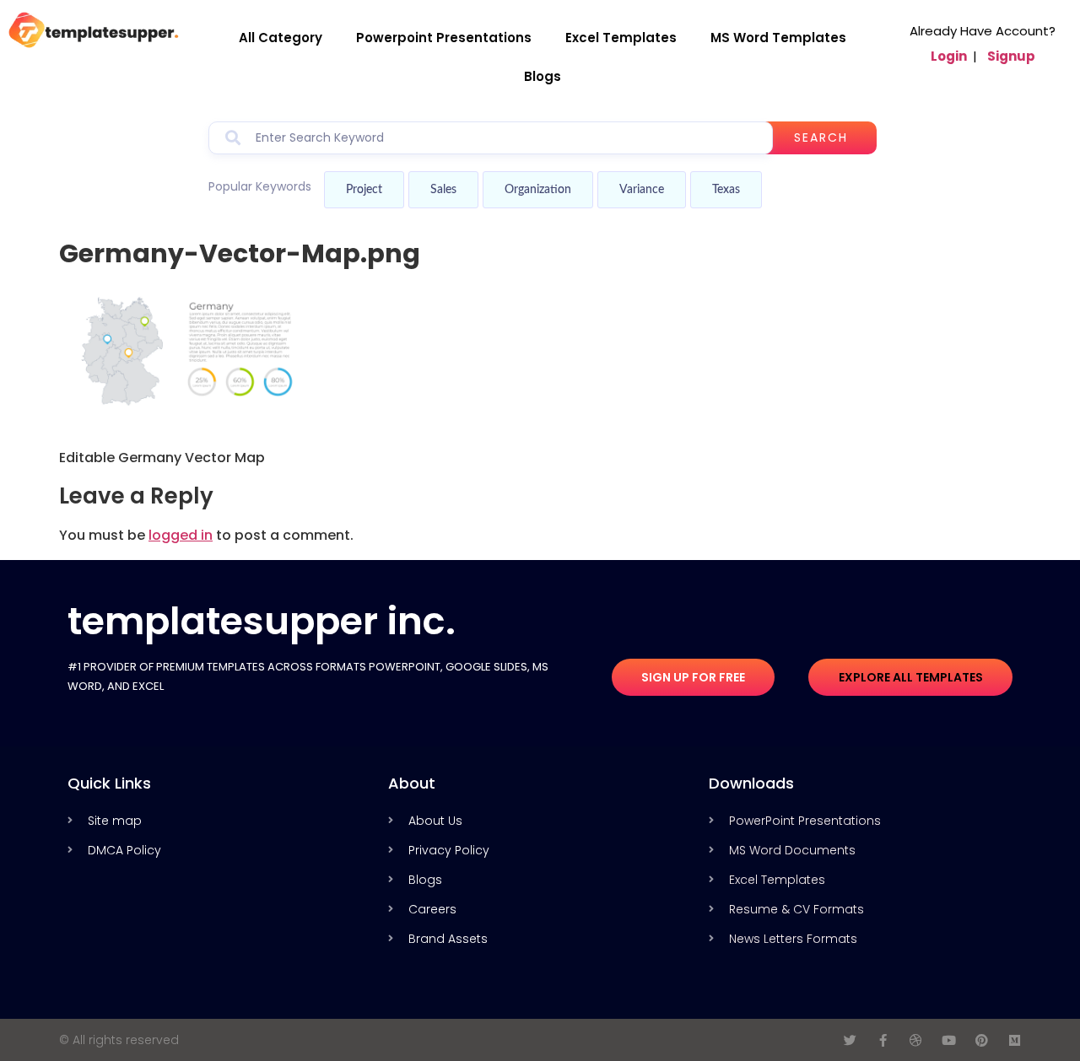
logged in (180, 535)
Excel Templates (621, 37)
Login (949, 56)
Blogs (542, 76)
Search (821, 137)
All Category (280, 37)
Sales (443, 190)
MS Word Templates (778, 37)
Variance (641, 190)
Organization (538, 190)
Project (364, 190)
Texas (726, 190)
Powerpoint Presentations (444, 37)
